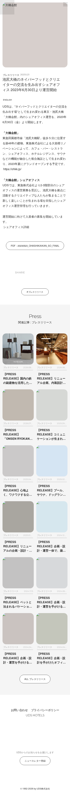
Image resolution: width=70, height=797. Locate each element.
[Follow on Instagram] (26, 777)
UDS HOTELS (35, 715)
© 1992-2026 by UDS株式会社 (35, 788)
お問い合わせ (19, 710)
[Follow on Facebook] (35, 777)
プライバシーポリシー (45, 710)
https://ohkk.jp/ (12, 169)
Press (35, 318)
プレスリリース (11, 75)
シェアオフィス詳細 (16, 227)
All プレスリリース (35, 679)
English (7, 99)
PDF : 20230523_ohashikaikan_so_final (35, 245)
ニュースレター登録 (35, 760)
